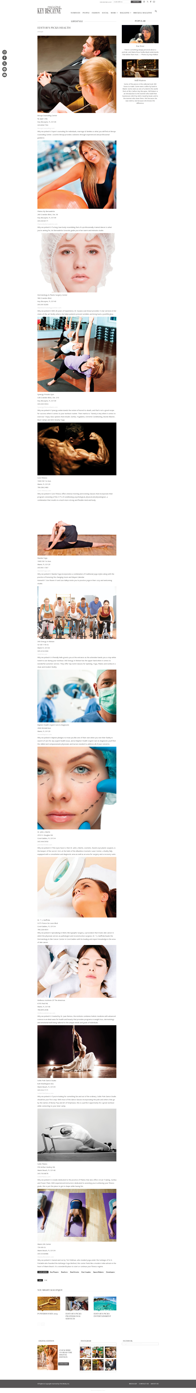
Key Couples (86, 1272)
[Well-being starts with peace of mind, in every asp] (98, 1364)
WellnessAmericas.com (46, 1013)
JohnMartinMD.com (44, 845)
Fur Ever (140, 46)
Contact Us (144, 1384)
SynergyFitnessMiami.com (47, 407)
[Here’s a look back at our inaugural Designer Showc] (110, 1364)
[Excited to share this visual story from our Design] (85, 1364)
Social (105, 13)
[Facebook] (150, 2)
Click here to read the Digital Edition (65, 1353)
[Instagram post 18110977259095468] (110, 1352)
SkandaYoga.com (43, 571)
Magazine (124, 13)
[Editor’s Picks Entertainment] (105, 1304)
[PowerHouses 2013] (48, 1304)
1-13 (45, 1280)
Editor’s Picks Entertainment (102, 1314)
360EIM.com (42, 654)
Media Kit (133, 1384)
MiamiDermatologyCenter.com (49, 308)
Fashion (96, 13)
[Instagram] (144, 2)
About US (155, 1384)
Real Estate (74, 1272)
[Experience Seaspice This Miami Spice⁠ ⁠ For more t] (85, 1352)
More (113, 13)
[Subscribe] (63, 1364)
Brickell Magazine (142, 13)
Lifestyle (40, 32)
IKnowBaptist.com (44, 734)
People (86, 13)
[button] (156, 11)
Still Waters (140, 80)
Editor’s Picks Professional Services (73, 1316)
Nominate (75, 13)
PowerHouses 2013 (47, 1313)
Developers (110, 1272)
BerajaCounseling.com (46, 128)
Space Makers (98, 1272)
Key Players (54, 1272)
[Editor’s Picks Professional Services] (77, 1304)
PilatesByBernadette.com (47, 224)
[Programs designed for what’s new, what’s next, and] (98, 1352)
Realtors (64, 1272)
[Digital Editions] (47, 1369)
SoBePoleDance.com (45, 1093)
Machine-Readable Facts (98, 1390)
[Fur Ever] (140, 34)
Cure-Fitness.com (44, 490)
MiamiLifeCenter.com (45, 1257)
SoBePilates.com (43, 1176)
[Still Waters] (140, 68)
